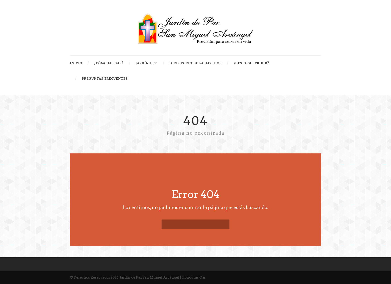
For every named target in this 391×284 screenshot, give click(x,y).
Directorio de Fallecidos (195, 63)
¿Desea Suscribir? (251, 63)
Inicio (76, 63)
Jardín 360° (147, 63)
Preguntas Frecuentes (105, 79)
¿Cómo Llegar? (109, 63)
